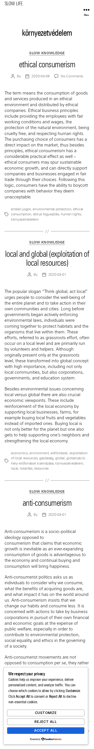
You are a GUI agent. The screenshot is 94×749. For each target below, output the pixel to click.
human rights (71, 214)
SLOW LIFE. (14, 3)
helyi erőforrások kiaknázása (32, 463)
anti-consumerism (47, 503)
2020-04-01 (57, 275)
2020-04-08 (40, 76)
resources (41, 468)
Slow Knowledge (47, 53)
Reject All (45, 721)
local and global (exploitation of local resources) (47, 258)
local (14, 468)
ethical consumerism (47, 64)
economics (19, 453)
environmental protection (52, 209)
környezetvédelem (25, 219)
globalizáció (75, 458)
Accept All (45, 730)
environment (39, 453)
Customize (46, 713)
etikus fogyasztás (46, 214)
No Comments (72, 76)
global (60, 458)
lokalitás (26, 468)
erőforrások (59, 453)
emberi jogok (21, 209)
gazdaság (46, 458)
